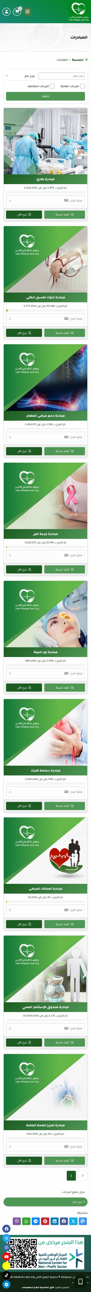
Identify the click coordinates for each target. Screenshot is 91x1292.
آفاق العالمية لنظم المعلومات (38, 1287)
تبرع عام (77, 1201)
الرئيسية (78, 59)
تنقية (45, 96)
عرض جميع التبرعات (73, 1191)
